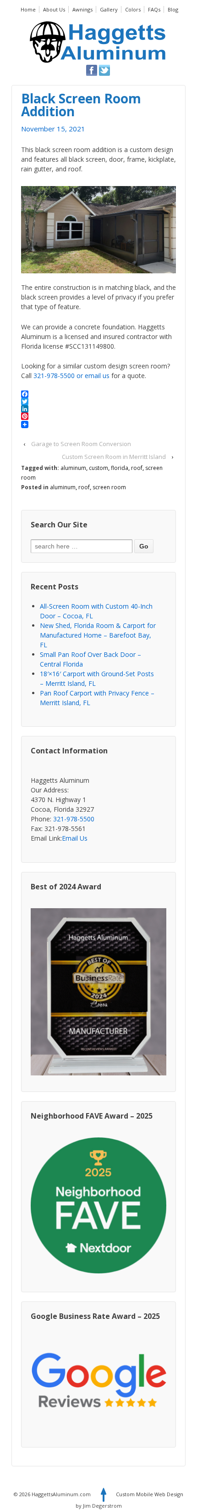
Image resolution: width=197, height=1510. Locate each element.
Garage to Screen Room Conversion (81, 444)
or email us (93, 375)
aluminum (73, 468)
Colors (133, 9)
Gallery (109, 9)
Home (28, 9)
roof (136, 468)
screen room (109, 487)
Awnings (82, 9)
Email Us (75, 838)
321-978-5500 (54, 375)
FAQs (154, 9)
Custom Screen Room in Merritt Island (114, 456)
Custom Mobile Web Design (149, 1494)
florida (119, 468)
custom (98, 468)
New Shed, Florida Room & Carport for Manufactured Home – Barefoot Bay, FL (98, 635)
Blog (173, 9)
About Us (54, 9)
